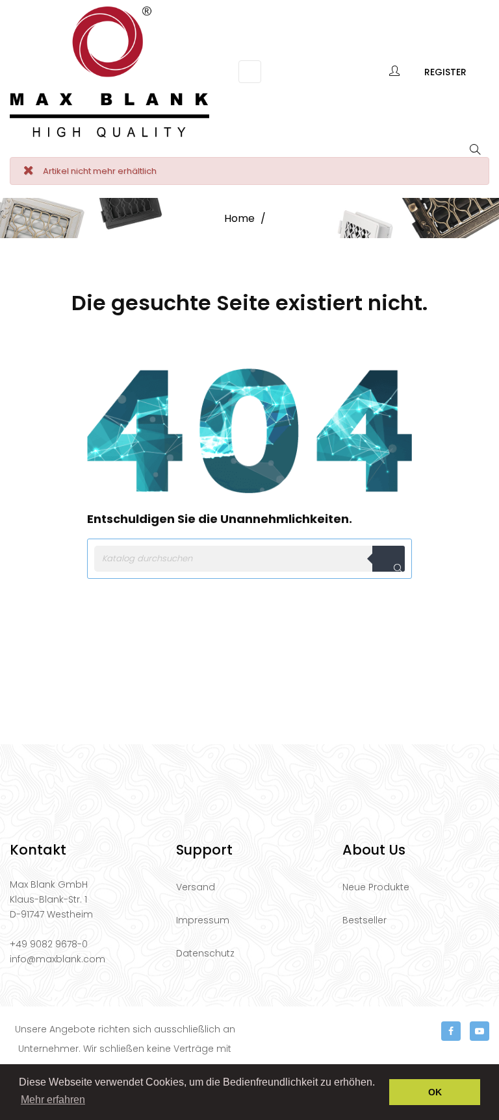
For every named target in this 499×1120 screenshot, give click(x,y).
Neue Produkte (375, 887)
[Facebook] (451, 1031)
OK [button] (435, 1092)
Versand (195, 887)
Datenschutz (205, 953)
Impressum (202, 920)
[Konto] (395, 72)
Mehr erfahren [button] (53, 1099)
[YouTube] (479, 1031)
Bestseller (364, 920)
